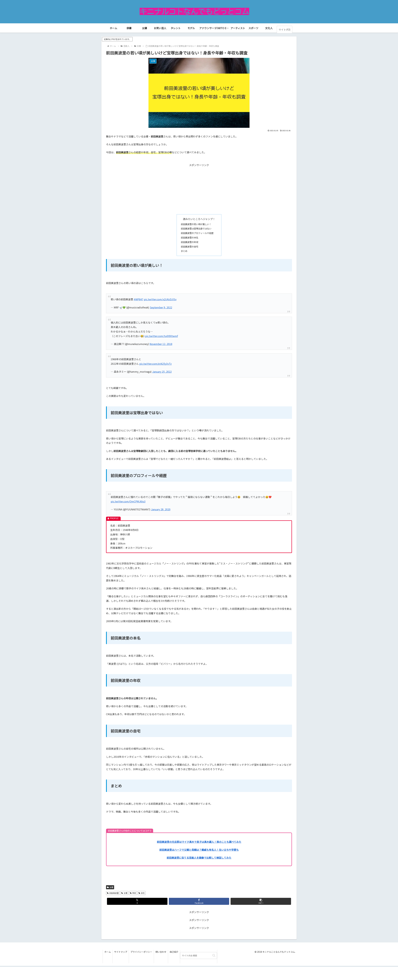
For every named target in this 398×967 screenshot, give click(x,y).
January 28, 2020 (160, 509)
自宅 (143, 893)
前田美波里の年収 (189, 242)
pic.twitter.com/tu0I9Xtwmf (161, 336)
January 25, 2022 (162, 371)
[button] (289, 29)
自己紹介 (174, 951)
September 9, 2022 (161, 307)
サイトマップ (120, 951)
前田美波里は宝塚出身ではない (196, 228)
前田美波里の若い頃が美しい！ (196, 224)
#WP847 (138, 299)
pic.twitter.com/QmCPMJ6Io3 (128, 501)
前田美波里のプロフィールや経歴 (197, 233)
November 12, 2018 (161, 344)
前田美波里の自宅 (189, 246)
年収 (134, 893)
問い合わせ (160, 951)
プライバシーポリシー (141, 951)
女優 (111, 887)
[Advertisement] (199, 189)
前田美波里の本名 (189, 237)
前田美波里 (114, 893)
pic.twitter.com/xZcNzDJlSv (160, 299)
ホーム (107, 951)
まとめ (184, 250)
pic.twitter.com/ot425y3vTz (155, 364)
